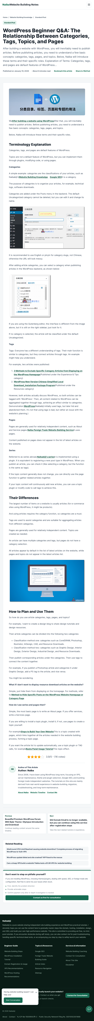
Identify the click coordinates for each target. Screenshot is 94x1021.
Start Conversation (13, 1000)
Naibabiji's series (45, 457)
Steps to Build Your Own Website (37, 731)
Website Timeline (37, 792)
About (4, 1017)
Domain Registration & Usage (15, 964)
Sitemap (38, 973)
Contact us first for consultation (47, 898)
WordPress (29, 406)
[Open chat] (89, 1009)
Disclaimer (70, 965)
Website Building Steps (13, 951)
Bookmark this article (63, 71)
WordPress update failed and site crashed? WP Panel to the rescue (34, 857)
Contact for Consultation (75, 956)
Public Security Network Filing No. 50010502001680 (59, 1017)
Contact (12, 1017)
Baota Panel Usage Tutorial (39, 749)
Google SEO (56, 177)
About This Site (72, 960)
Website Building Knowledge (21, 17)
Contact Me (52, 792)
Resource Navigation (43, 968)
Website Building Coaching (76, 951)
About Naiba (23, 792)
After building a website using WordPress (33, 121)
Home (5, 17)
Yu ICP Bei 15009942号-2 (27, 1017)
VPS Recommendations (13, 968)
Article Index (40, 964)
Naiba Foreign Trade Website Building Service (50, 430)
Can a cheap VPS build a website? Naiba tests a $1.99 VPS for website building (39, 863)
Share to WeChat (83, 71)
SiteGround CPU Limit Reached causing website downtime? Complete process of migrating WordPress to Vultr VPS (45, 850)
